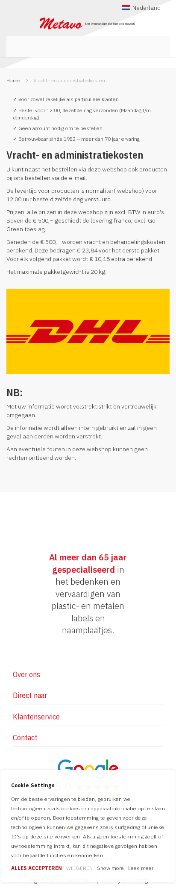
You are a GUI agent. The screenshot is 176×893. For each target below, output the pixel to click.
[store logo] (88, 23)
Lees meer (140, 868)
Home (14, 80)
